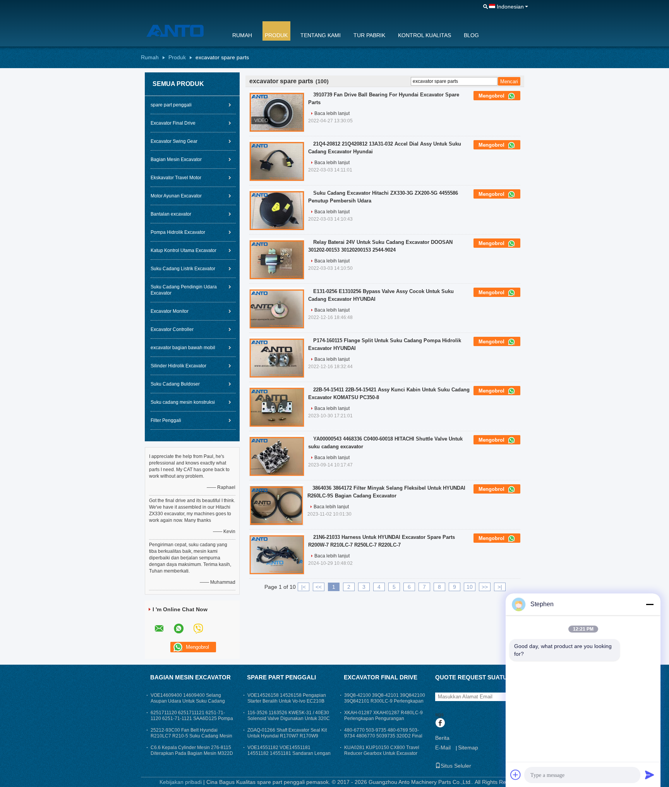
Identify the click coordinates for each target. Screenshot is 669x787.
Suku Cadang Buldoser (175, 384)
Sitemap (468, 747)
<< (319, 587)
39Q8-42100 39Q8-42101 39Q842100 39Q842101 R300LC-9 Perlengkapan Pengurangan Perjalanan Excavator (384, 701)
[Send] (649, 774)
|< (303, 587)
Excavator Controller (172, 329)
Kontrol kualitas (424, 35)
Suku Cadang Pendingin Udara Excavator (184, 290)
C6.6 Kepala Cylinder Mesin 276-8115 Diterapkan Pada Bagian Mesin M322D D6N (192, 753)
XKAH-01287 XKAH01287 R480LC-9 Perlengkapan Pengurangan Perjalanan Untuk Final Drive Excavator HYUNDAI (385, 721)
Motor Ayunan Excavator (176, 196)
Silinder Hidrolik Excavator (178, 366)
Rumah (242, 35)
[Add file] (515, 774)
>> (485, 587)
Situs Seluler (456, 766)
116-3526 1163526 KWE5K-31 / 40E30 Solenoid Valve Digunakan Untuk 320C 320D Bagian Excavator (288, 718)
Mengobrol (492, 96)
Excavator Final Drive (173, 123)
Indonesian (510, 6)
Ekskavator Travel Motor (176, 177)
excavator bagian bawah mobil (183, 347)
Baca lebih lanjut (332, 113)
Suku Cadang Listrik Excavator (183, 268)
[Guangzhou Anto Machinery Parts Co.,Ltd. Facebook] (440, 723)
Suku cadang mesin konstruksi (183, 402)
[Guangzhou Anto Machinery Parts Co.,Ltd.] (181, 30)
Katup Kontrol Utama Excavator (183, 250)
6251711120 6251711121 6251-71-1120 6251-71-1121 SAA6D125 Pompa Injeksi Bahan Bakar (192, 718)
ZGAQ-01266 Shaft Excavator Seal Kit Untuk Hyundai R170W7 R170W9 (287, 733)
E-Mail (443, 747)
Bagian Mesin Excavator (176, 159)
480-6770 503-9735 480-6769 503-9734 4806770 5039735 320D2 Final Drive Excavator (383, 735)
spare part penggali (171, 105)
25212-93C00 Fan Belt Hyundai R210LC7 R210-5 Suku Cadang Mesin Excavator (191, 735)
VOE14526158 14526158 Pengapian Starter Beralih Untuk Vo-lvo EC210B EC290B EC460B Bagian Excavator (286, 701)
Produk (276, 35)
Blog (471, 35)
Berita (442, 738)
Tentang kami (320, 35)
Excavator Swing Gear (174, 141)
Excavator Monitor (170, 311)
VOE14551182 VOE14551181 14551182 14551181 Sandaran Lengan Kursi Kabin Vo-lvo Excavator (289, 753)
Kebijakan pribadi (181, 782)
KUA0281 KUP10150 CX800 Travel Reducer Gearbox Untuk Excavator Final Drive (381, 753)
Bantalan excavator (171, 214)
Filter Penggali (166, 420)
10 (470, 587)
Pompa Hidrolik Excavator (178, 232)
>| (499, 587)
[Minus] (649, 604)
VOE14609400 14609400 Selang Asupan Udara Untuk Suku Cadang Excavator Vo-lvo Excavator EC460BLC (192, 701)
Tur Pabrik (369, 35)
